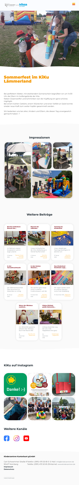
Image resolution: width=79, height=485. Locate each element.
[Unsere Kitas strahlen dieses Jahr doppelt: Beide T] (15, 384)
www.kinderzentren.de (66, 464)
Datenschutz (9, 469)
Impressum (8, 467)
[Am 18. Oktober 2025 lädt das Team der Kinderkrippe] (39, 384)
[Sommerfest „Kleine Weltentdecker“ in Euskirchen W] (63, 408)
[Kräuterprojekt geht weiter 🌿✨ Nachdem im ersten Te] (15, 408)
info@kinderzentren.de (65, 462)
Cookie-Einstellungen (9, 478)
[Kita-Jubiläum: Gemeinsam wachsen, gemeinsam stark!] (39, 408)
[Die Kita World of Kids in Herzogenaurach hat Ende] (63, 384)
